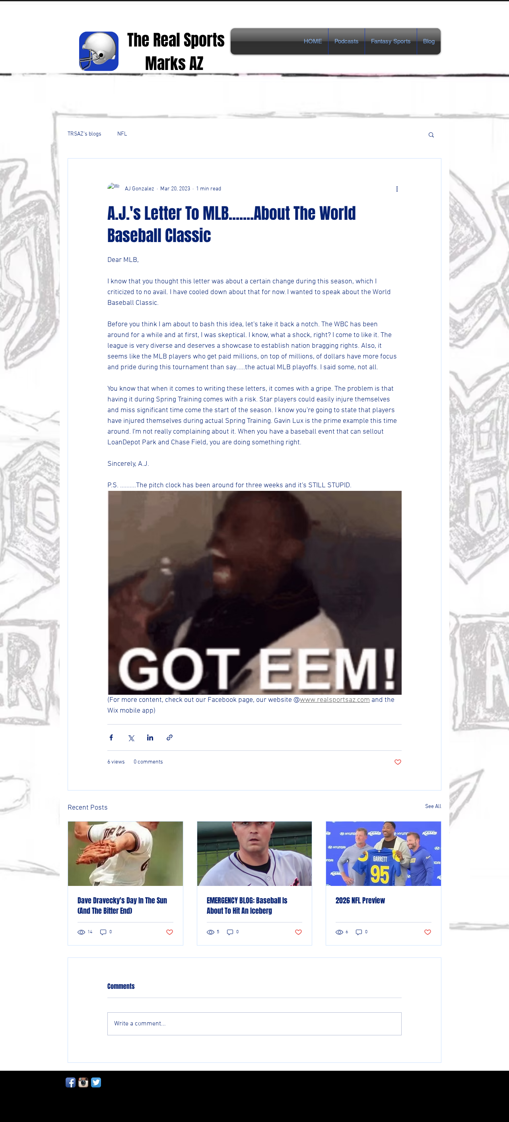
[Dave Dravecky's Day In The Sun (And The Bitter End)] (125, 854)
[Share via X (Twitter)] (130, 737)
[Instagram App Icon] (83, 1082)
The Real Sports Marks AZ (177, 51)
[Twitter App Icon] (96, 1082)
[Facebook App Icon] (71, 1082)
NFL (122, 134)
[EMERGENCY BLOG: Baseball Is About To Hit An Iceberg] (254, 854)
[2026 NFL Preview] (383, 854)
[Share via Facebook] (111, 737)
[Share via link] (169, 737)
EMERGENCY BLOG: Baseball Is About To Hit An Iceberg (247, 905)
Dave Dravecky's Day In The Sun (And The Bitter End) (122, 905)
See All (433, 806)
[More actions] (397, 189)
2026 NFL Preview (360, 900)
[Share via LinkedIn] (150, 737)
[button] (431, 134)
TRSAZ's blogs (84, 134)
